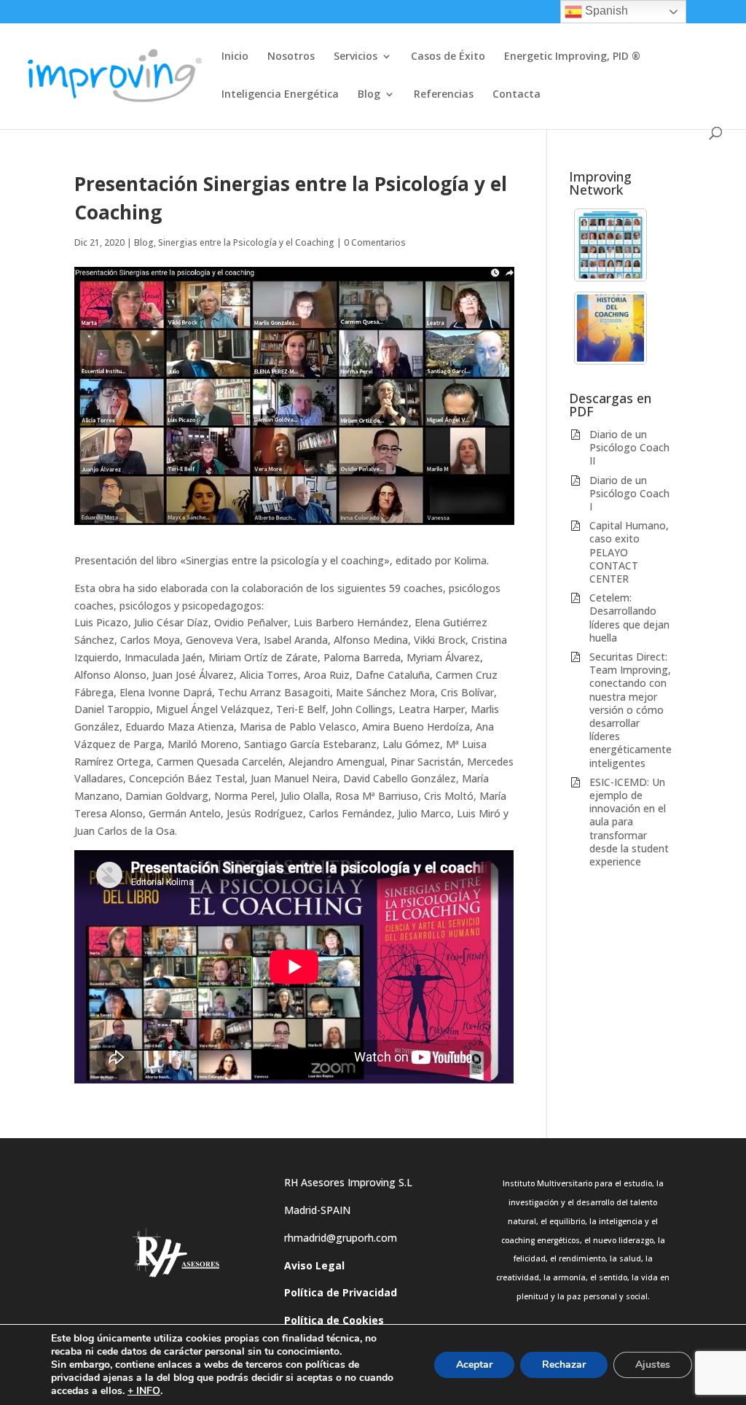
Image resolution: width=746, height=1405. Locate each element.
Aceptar (474, 1364)
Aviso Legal (314, 1265)
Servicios (355, 57)
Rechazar (564, 1364)
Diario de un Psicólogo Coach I (629, 493)
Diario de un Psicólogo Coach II (629, 447)
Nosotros (291, 57)
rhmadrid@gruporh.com (340, 1238)
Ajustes (652, 1364)
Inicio (234, 57)
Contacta (516, 95)
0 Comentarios (375, 242)
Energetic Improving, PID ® (572, 57)
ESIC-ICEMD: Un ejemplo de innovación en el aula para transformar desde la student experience (629, 821)
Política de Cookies (334, 1320)
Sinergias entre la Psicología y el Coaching (246, 242)
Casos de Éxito (448, 57)
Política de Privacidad (340, 1292)
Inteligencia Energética (280, 95)
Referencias (444, 95)
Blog (369, 95)
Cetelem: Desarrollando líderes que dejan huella (629, 618)
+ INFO (143, 1391)
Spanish (605, 10)
